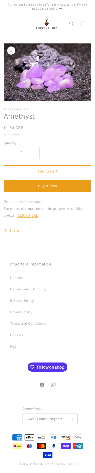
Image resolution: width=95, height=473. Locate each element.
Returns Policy (22, 300)
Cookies (16, 335)
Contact (16, 277)
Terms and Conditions (28, 323)
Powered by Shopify (63, 464)
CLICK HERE (27, 215)
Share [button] (14, 230)
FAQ (13, 346)
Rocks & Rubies (39, 464)
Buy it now (47, 185)
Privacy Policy (21, 312)
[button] (10, 23)
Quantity (10, 143)
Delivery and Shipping (28, 289)
